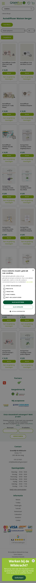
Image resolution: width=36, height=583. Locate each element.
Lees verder (29, 282)
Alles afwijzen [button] (18, 307)
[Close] (33, 560)
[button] (18, 311)
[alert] (18, 291)
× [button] (33, 270)
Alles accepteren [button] (18, 302)
